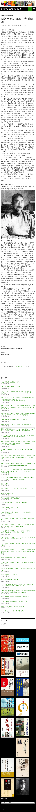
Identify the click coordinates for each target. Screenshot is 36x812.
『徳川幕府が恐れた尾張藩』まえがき (11, 382)
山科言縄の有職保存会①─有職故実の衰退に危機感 (15, 596)
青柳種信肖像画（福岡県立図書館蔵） (11, 498)
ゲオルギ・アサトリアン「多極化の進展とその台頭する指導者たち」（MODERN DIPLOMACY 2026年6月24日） (18, 414)
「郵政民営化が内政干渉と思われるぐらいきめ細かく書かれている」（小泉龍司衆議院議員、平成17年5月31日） (18, 591)
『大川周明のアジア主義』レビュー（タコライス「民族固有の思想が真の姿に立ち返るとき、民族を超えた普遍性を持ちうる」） (18, 551)
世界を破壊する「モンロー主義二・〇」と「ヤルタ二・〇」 (17, 488)
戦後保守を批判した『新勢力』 (9, 575)
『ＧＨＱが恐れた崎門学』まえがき (10, 386)
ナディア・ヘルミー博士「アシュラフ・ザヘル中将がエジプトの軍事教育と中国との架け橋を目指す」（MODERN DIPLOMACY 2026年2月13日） (18, 443)
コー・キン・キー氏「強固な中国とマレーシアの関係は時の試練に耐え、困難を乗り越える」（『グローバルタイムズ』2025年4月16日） (18, 471)
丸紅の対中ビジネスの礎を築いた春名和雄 (12, 611)
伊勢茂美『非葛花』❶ (7, 493)
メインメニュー (34, 9)
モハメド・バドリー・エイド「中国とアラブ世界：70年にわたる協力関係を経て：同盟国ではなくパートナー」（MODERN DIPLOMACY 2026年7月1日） (17, 399)
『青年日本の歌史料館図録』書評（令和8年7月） (14, 419)
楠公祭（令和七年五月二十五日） (10, 579)
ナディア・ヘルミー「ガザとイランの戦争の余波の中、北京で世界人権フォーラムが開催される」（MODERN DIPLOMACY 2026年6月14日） (18, 407)
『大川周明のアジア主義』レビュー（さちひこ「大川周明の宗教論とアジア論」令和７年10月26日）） (18, 537)
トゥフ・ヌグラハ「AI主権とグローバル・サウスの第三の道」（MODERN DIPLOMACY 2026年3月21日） (18, 436)
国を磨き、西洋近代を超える (11, 9)
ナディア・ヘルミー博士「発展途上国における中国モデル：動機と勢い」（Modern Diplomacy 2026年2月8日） (18, 464)
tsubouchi (16, 25)
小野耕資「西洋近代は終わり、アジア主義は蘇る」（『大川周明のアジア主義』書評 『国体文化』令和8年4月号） (18, 429)
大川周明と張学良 (6, 353)
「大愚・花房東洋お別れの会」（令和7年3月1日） (15, 601)
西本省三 (8, 15)
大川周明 (3, 15)
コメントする (25, 25)
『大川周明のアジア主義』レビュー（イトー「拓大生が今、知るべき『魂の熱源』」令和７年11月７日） (18, 531)
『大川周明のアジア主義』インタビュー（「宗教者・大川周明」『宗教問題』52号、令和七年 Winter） (17, 525)
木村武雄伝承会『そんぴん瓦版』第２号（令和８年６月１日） (18, 424)
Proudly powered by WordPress (8, 810)
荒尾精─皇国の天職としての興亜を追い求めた (13, 606)
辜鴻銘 (11, 15)
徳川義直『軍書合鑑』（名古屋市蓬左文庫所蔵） (14, 557)
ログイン (19, 366)
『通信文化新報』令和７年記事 (9, 507)
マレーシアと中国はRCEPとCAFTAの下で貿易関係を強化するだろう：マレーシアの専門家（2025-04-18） (18, 478)
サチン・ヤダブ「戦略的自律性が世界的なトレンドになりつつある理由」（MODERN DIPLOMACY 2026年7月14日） (18, 392)
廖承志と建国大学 (6, 484)
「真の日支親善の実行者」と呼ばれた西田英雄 (14, 502)
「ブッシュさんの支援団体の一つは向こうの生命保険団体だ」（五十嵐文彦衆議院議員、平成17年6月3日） (18, 585)
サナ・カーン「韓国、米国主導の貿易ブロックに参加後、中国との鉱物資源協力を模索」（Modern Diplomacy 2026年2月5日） (18, 457)
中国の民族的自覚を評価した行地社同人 (12, 347)
